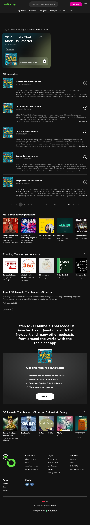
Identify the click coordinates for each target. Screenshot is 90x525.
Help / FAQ (74, 466)
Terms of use (52, 459)
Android (5, 490)
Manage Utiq (52, 469)
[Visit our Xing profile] (32, 484)
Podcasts (32, 11)
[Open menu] (85, 4)
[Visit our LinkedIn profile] (27, 484)
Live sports (43, 11)
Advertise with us (31, 466)
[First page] (12, 205)
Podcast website (9, 303)
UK (46, 501)
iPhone (5, 484)
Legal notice (52, 466)
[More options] (46, 37)
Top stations (21, 11)
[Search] (55, 4)
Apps (72, 462)
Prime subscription (77, 469)
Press (27, 462)
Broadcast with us (31, 469)
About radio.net (30, 459)
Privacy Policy (53, 462)
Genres (62, 11)
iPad (4, 487)
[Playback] (44, 61)
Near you (53, 11)
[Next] (84, 213)
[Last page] (78, 205)
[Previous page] (16, 205)
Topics (70, 11)
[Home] (6, 30)
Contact (73, 459)
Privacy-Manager (54, 473)
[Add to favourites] (40, 37)
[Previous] (79, 213)
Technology (10, 49)
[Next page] (73, 205)
